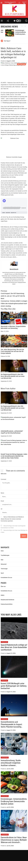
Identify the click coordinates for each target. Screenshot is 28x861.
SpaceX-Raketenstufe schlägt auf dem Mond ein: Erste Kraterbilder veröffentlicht (14, 647)
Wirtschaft (3, 564)
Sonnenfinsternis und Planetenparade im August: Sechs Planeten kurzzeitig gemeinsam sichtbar (11, 725)
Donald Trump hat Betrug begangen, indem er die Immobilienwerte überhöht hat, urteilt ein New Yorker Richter (14, 456)
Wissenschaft (4, 642)
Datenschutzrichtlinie (6, 604)
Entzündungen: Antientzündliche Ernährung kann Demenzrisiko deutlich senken (17, 34)
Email (2, 501)
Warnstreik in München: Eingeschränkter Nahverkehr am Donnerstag (13, 327)
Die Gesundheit (5, 757)
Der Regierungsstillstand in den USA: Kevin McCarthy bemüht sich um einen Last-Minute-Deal (12, 376)
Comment (3, 479)
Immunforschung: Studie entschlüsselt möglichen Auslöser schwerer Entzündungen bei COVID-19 (12, 764)
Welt (2, 560)
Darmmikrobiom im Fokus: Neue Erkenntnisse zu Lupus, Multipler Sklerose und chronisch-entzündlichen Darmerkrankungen (14, 842)
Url (1, 509)
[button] (25, 26)
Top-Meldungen (5, 555)
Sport (2, 573)
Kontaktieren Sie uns (6, 577)
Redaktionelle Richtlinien (7, 599)
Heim (2, 551)
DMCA (2, 595)
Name (2, 493)
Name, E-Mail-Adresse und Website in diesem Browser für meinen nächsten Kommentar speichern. (12, 519)
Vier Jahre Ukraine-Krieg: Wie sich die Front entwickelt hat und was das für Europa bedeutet (12, 351)
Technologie (4, 568)
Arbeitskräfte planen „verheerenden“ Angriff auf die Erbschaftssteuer (12, 432)
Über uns (3, 586)
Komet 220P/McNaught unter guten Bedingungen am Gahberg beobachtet (13, 685)
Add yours (3, 473)
